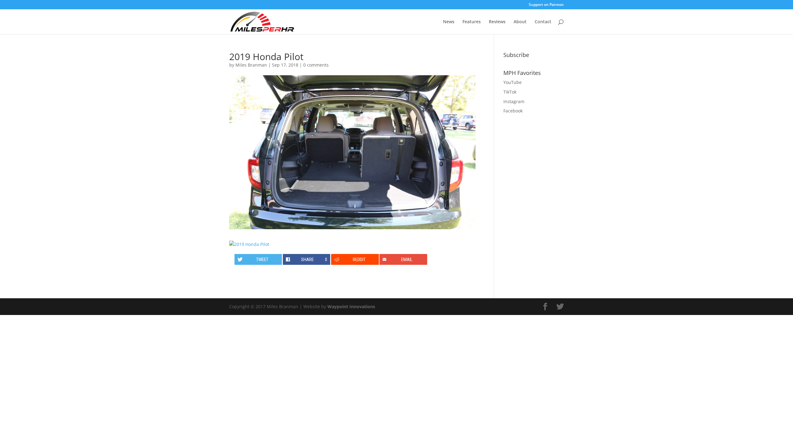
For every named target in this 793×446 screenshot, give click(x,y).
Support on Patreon (546, 5)
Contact (543, 22)
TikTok (509, 92)
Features (471, 22)
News (448, 22)
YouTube (512, 82)
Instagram (513, 101)
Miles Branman (251, 65)
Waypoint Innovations (351, 306)
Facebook (513, 111)
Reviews (497, 22)
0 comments (316, 65)
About (520, 22)
